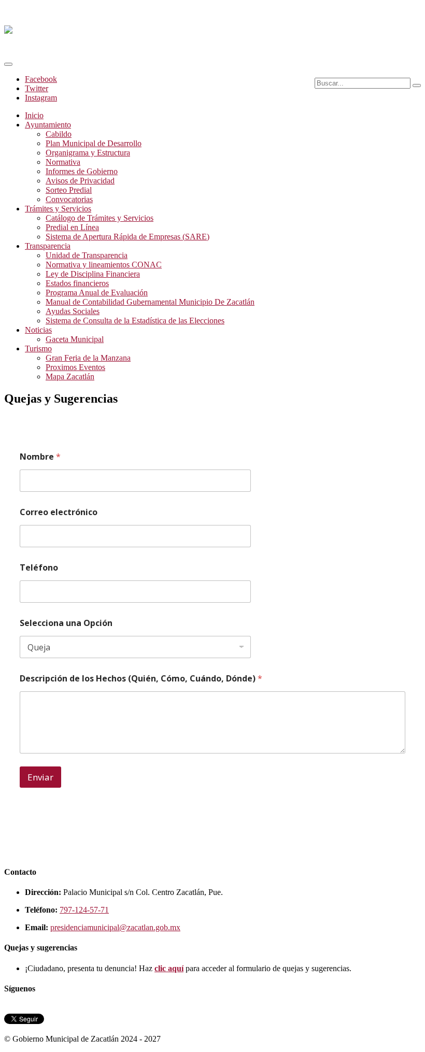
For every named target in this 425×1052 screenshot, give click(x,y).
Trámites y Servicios (58, 208)
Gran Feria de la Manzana (88, 357)
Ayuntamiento (48, 124)
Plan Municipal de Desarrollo (93, 143)
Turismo (38, 348)
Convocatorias (69, 199)
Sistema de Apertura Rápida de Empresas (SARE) (127, 236)
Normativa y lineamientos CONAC (104, 264)
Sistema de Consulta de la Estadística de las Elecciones (135, 320)
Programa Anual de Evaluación (97, 292)
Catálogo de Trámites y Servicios (99, 218)
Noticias (38, 329)
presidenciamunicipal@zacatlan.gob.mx (115, 927)
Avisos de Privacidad (80, 180)
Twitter (36, 88)
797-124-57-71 (84, 909)
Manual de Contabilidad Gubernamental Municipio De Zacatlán (150, 301)
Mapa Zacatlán (70, 376)
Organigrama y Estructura (88, 152)
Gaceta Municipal (75, 339)
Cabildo (59, 134)
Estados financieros (77, 283)
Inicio (34, 115)
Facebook (41, 79)
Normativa (63, 162)
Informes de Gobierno (82, 171)
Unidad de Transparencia (87, 255)
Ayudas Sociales (73, 311)
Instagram (41, 97)
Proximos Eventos (75, 367)
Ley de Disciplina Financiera (93, 273)
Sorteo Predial (69, 190)
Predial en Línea (72, 227)
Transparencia (47, 245)
